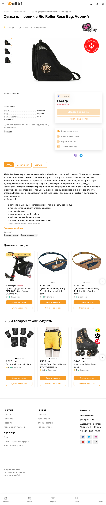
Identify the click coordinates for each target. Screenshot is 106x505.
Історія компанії (45, 423)
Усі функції (8, 120)
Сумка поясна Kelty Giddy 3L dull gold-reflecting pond (86, 291)
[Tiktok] (95, 442)
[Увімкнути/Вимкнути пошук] (97, 4)
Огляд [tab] (9, 165)
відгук (11, 27)
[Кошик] (102, 4)
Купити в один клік (19, 308)
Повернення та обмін (14, 427)
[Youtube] (82, 442)
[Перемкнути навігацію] (3, 4)
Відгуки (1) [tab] (40, 165)
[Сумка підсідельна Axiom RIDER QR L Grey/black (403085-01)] (19, 266)
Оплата (7, 414)
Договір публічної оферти (16, 441)
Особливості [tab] (23, 165)
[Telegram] (89, 442)
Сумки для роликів (29, 235)
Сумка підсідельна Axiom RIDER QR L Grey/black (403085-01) (18, 291)
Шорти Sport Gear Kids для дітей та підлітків (53, 365)
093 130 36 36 (87, 415)
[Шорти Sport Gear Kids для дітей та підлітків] (53, 342)
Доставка (8, 418)
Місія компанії (45, 427)
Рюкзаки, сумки (11, 235)
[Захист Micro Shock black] (19, 342)
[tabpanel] (53, 204)
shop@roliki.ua (87, 419)
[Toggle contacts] (91, 4)
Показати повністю (13, 228)
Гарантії (8, 423)
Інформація (9, 433)
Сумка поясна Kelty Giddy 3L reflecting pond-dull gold (52, 291)
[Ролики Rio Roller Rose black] (86, 342)
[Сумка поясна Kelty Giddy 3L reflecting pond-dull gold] (53, 266)
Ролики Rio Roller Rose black (85, 365)
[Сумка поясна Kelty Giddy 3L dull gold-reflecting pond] (86, 266)
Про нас (42, 410)
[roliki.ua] (14, 4)
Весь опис (8, 131)
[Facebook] (82, 437)
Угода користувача (13, 445)
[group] (56, 65)
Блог (6, 437)
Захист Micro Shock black (18, 364)
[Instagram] (95, 437)
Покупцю (8, 410)
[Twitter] (89, 437)
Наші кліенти (44, 418)
